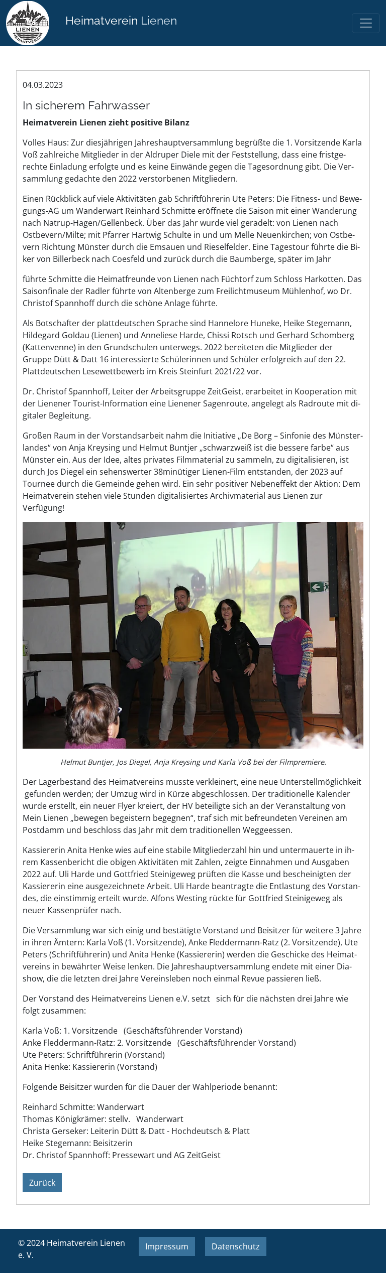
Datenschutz (236, 1246)
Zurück (42, 1182)
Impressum (166, 1246)
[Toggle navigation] (366, 23)
